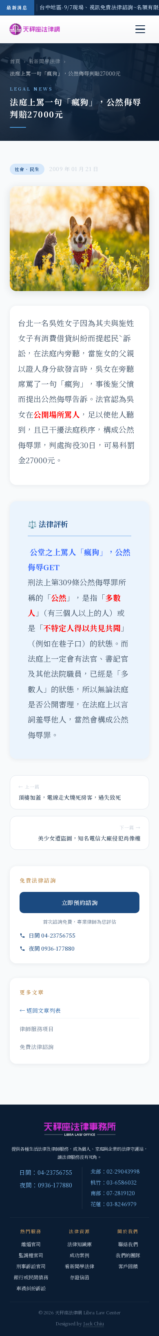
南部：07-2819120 (113, 1193)
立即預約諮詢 (80, 902)
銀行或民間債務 (31, 1277)
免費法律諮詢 (37, 1047)
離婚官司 (31, 1243)
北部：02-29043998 (115, 1171)
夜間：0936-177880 (46, 1184)
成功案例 (79, 1255)
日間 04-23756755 (52, 935)
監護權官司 (31, 1255)
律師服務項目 (37, 1029)
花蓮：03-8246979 (114, 1204)
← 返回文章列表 (40, 1010)
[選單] (140, 29)
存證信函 (79, 1277)
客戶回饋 (128, 1266)
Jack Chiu (93, 1323)
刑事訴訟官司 (31, 1266)
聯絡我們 (128, 1243)
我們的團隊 (128, 1255)
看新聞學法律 (44, 61)
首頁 (15, 61)
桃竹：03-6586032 (114, 1182)
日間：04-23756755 (45, 1172)
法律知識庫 (79, 1243)
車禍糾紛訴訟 (31, 1288)
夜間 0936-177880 (52, 948)
